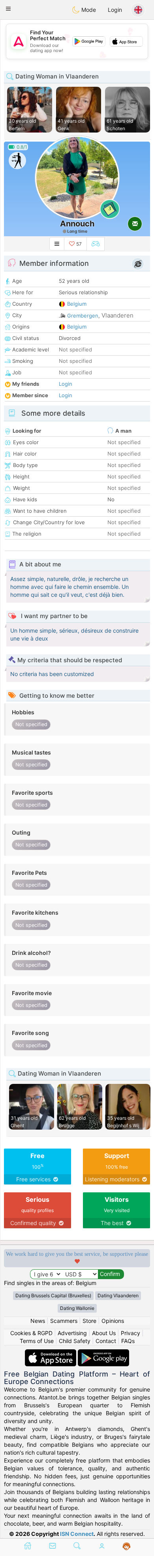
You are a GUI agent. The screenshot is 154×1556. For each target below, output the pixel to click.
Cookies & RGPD (31, 1333)
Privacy (130, 1333)
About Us (104, 1333)
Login (115, 9)
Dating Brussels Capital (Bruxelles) (53, 1295)
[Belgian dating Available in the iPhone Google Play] (103, 1353)
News (37, 1320)
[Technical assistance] (126, 1546)
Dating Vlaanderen (118, 1295)
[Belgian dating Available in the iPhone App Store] (51, 1353)
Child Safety (74, 1340)
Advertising (72, 1333)
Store (89, 1320)
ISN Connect (77, 1533)
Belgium (76, 304)
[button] (8, 8)
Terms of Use (37, 1340)
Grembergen (82, 315)
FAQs (128, 1340)
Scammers (63, 1320)
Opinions (112, 1320)
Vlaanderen (117, 315)
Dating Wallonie (77, 1308)
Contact (106, 1340)
